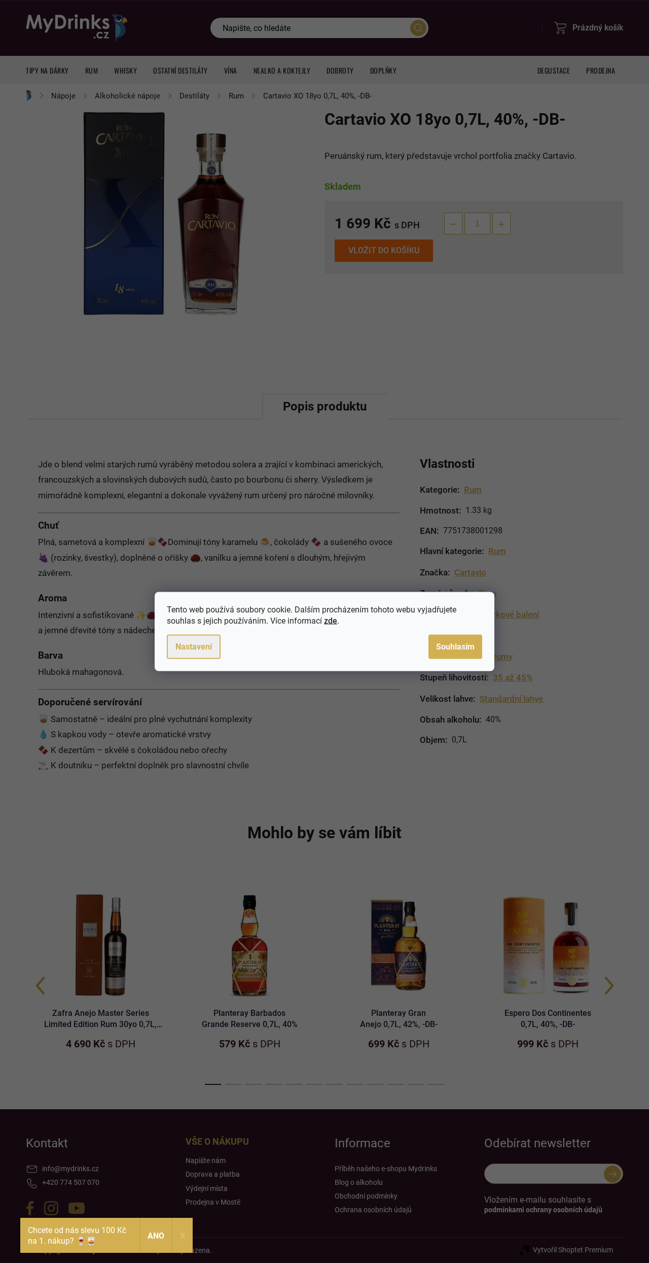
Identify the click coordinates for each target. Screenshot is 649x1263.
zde (330, 621)
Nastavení (193, 647)
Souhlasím (455, 647)
